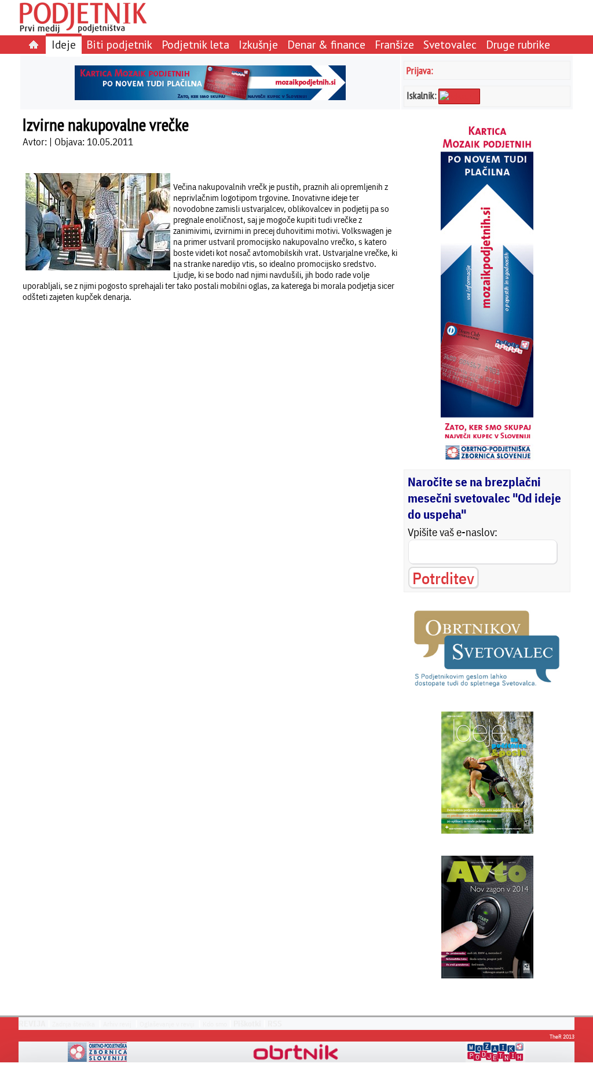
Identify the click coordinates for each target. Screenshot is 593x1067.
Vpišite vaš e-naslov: (452, 532)
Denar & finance (326, 44)
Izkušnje (258, 44)
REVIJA (32, 1023)
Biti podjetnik (119, 44)
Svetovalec (450, 44)
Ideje (64, 44)
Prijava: (420, 70)
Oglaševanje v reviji (167, 1024)
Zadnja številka (73, 1024)
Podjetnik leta (195, 44)
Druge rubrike (518, 44)
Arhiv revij (117, 1024)
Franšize (394, 44)
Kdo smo (215, 1024)
